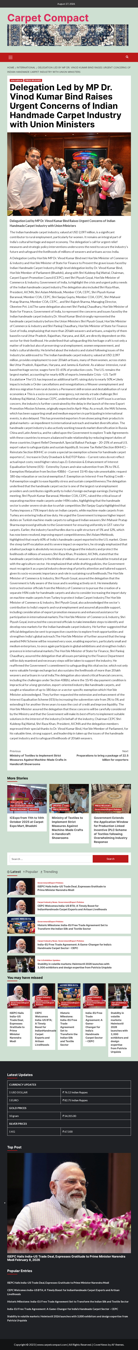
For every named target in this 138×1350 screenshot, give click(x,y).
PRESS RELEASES (33, 80)
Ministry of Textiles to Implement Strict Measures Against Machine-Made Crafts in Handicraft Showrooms (38, 757)
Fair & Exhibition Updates (22, 806)
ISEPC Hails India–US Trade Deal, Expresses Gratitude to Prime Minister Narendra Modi (17, 1027)
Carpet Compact (48, 18)
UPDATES (33, 809)
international (16, 80)
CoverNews (100, 1344)
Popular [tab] (31, 872)
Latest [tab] (15, 872)
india (66, 806)
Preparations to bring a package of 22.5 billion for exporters (102, 755)
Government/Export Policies (108, 809)
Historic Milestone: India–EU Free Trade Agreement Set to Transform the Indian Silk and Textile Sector (68, 1301)
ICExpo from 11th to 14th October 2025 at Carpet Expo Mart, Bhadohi (27, 822)
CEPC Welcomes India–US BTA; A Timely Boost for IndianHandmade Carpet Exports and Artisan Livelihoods (63, 1292)
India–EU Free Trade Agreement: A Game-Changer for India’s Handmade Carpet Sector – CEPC (94, 1027)
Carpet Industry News (47, 902)
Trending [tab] (50, 872)
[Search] (127, 57)
